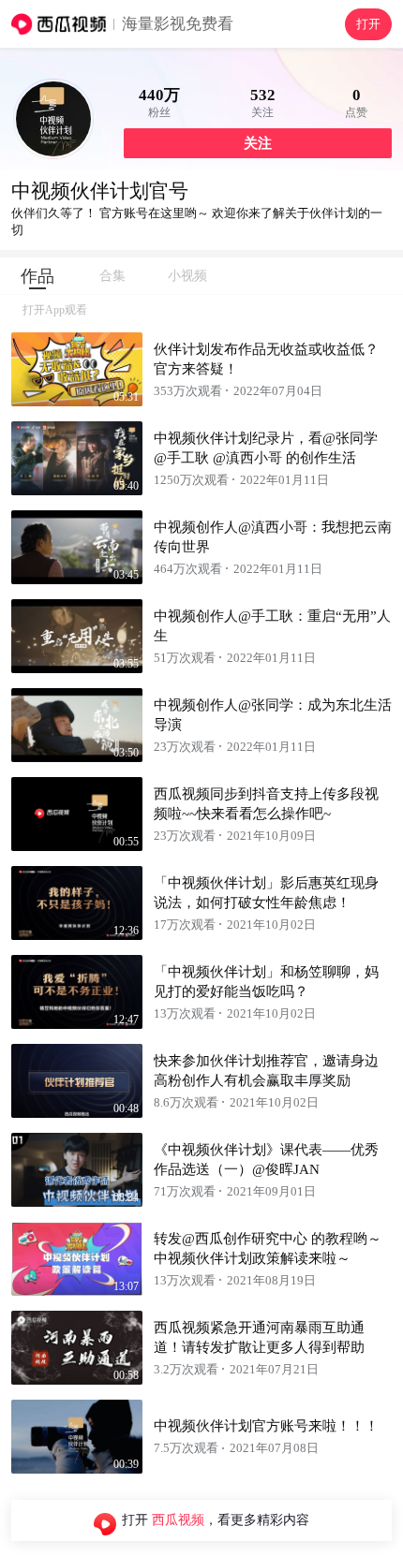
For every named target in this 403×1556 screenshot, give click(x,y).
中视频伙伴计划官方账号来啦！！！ (266, 1425)
